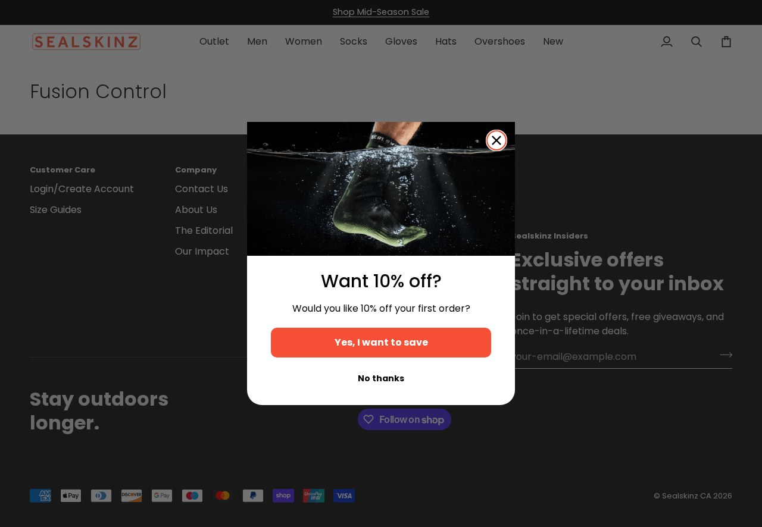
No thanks (381, 378)
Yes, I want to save (381, 342)
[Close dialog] (496, 140)
